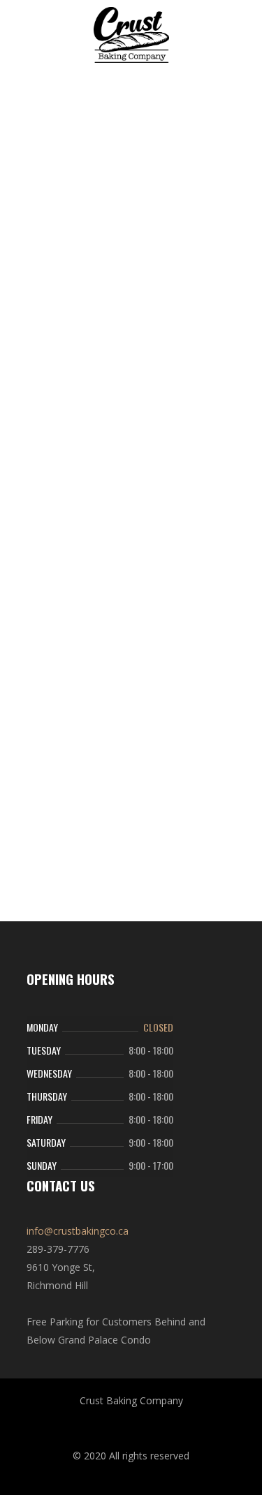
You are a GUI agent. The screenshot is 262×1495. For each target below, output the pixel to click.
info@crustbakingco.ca (78, 1230)
